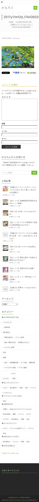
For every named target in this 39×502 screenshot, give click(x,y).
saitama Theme (21, 500)
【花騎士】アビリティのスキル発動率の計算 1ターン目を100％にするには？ (23, 236)
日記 (4, 352)
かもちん (17, 38)
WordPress (12, 500)
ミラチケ (6, 419)
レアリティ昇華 (9, 347)
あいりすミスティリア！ (11, 383)
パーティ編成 (22, 367)
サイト (4, 139)
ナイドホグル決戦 (10, 367)
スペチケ (6, 378)
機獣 (14, 414)
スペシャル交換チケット (17, 428)
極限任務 (32, 362)
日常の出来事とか (9, 446)
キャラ (13, 373)
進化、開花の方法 (10, 342)
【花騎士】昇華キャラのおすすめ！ (23, 287)
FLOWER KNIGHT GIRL (24, 22)
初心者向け (6, 332)
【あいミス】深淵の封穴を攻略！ (22, 268)
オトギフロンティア (10, 423)
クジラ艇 (24, 362)
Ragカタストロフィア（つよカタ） (21, 409)
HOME (11, 22)
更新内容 (7, 327)
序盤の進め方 (8, 337)
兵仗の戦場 (6, 414)
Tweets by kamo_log (10, 453)
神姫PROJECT (8, 404)
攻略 (4, 357)
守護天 (5, 409)
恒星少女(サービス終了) (11, 436)
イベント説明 (19, 337)
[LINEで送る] (31, 73)
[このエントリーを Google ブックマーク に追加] (16, 73)
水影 (5, 362)
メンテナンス (7, 322)
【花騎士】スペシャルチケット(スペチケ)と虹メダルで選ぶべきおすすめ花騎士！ (22, 190)
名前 (3, 123)
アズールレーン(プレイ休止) (13, 396)
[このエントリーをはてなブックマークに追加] (14, 73)
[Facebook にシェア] (18, 73)
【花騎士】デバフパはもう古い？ (21, 24)
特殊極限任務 (14, 362)
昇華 (14, 378)
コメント (6, 97)
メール (4, 131)
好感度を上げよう (23, 342)
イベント (33, 388)
